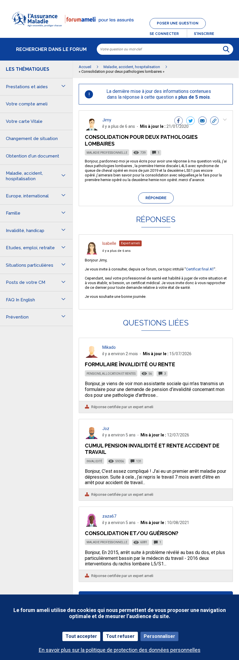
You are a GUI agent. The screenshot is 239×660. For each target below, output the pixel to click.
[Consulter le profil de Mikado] (92, 356)
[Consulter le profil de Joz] (92, 437)
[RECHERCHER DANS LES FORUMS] (226, 49)
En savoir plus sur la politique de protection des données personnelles (120, 650)
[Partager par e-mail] (202, 121)
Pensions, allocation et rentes (111, 373)
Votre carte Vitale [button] (24, 121)
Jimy (106, 120)
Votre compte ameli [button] (27, 104)
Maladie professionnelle (107, 152)
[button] (119, 30)
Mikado (109, 347)
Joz (105, 428)
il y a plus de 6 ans (116, 251)
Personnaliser (159, 636)
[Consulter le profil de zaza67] (92, 525)
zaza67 (109, 516)
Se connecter (164, 34)
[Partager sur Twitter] (190, 121)
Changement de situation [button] (32, 138)
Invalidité (94, 461)
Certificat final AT (200, 269)
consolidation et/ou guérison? (131, 533)
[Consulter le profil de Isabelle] (92, 253)
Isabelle (109, 243)
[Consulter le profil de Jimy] (92, 129)
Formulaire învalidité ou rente (130, 364)
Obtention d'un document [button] (32, 156)
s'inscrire (204, 34)
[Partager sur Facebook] (178, 121)
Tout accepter (81, 636)
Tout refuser (120, 636)
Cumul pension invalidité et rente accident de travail (152, 449)
